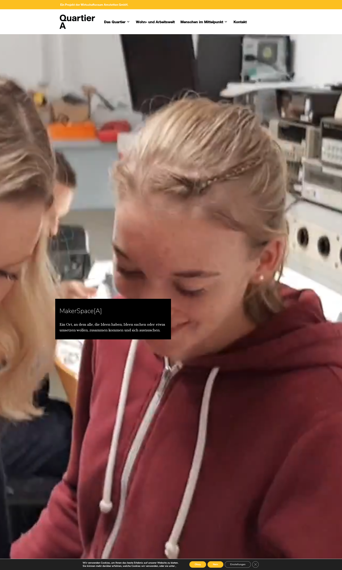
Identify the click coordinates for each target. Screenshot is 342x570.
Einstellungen (237, 564)
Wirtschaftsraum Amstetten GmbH (104, 4)
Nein (215, 564)
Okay (198, 564)
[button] (128, 21)
